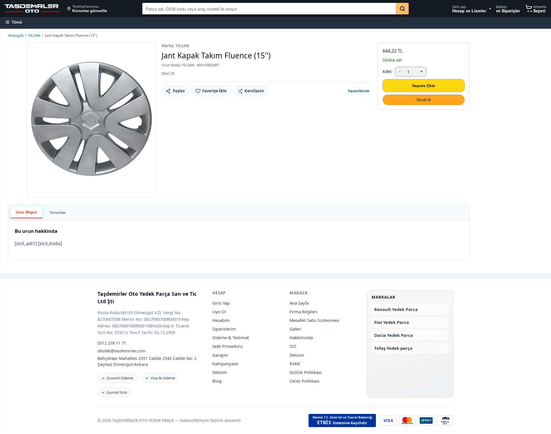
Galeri (295, 329)
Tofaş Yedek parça (393, 348)
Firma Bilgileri (303, 311)
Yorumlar (57, 212)
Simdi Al (423, 99)
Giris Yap (221, 303)
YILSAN (34, 35)
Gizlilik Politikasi (306, 372)
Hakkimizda (301, 337)
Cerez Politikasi (304, 381)
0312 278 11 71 (112, 343)
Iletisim (219, 372)
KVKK (295, 363)
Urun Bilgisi (26, 212)
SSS (293, 346)
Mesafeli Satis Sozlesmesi (314, 320)
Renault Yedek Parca (396, 309)
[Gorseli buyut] (91, 120)
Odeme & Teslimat (230, 337)
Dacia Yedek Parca (393, 335)
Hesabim (221, 320)
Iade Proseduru (227, 346)
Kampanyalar (225, 363)
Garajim (220, 355)
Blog (217, 381)
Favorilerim (359, 90)
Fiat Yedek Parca (391, 322)
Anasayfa (16, 35)
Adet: (387, 71)
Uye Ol (219, 311)
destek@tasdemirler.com (121, 351)
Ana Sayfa (299, 303)
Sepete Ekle (423, 85)
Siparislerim (224, 329)
